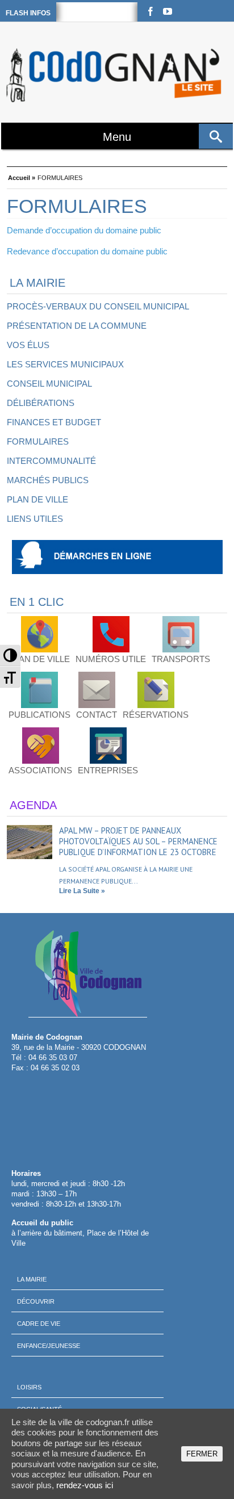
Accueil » (21, 176)
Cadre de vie (38, 1323)
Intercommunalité (51, 461)
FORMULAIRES (38, 441)
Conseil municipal (49, 383)
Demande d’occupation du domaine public (84, 230)
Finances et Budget (54, 422)
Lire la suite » (82, 890)
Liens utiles (35, 519)
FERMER (202, 1454)
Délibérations (40, 403)
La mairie (32, 1279)
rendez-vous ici (84, 1485)
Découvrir (36, 1301)
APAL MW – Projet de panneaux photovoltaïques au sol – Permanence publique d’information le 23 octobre (138, 841)
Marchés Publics (48, 480)
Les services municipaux (65, 364)
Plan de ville (37, 499)
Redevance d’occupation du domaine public (87, 251)
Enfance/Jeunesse (48, 1345)
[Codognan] (115, 75)
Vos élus (28, 345)
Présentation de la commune (77, 325)
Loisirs (29, 1387)
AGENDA (33, 805)
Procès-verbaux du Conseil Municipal (98, 306)
